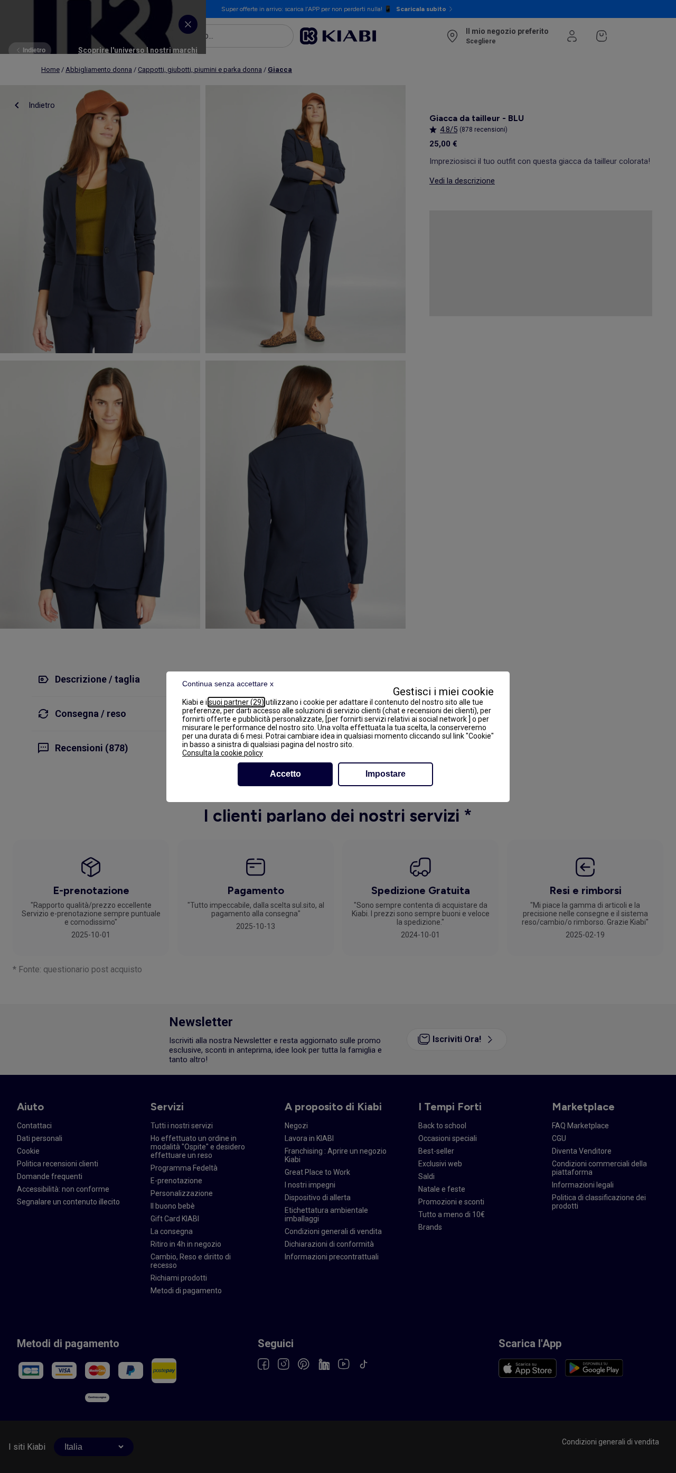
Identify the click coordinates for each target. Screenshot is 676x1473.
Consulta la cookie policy (222, 753)
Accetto (285, 773)
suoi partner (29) (236, 702)
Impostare (385, 773)
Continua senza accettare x (228, 683)
